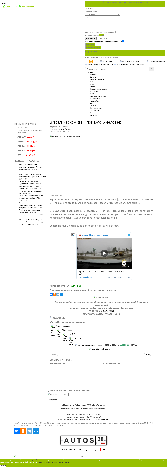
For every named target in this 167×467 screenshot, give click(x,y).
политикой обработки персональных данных (54, 462)
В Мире (93, 84)
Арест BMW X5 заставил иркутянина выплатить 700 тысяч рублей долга (31, 167)
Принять (3, 466)
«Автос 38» (76, 286)
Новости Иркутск (64, 129)
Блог (92, 94)
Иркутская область (97, 79)
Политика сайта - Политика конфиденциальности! (83, 408)
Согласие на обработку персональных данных (103, 41)
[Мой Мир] (61, 294)
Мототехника (95, 98)
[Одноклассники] (54, 294)
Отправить (90, 44)
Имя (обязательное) (57, 364)
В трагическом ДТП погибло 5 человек (85, 122)
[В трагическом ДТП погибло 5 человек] (101, 164)
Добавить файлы (92, 35)
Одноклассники (63, 326)
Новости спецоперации (98, 89)
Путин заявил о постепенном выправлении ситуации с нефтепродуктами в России (29, 212)
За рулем (93, 106)
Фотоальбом (94, 110)
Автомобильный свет (98, 96)
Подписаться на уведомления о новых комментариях (70, 390)
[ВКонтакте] (51, 294)
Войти (4, 4)
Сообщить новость (93, 48)
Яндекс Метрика (36, 460)
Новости (93, 75)
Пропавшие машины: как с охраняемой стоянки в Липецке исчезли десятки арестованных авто (32, 174)
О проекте (94, 113)
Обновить (64, 394)
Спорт (92, 87)
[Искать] (151, 69)
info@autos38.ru (106, 311)
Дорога (92, 103)
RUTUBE (79, 338)
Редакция (93, 115)
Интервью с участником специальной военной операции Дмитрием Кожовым (30, 205)
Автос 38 (93, 72)
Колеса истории (96, 108)
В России (93, 82)
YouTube (72, 334)
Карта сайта (94, 91)
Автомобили (94, 101)
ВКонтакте (67, 330)
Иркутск (93, 77)
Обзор (101, 35)
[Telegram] (57, 294)
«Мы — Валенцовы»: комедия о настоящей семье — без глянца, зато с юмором (31, 222)
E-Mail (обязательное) (111, 364)
